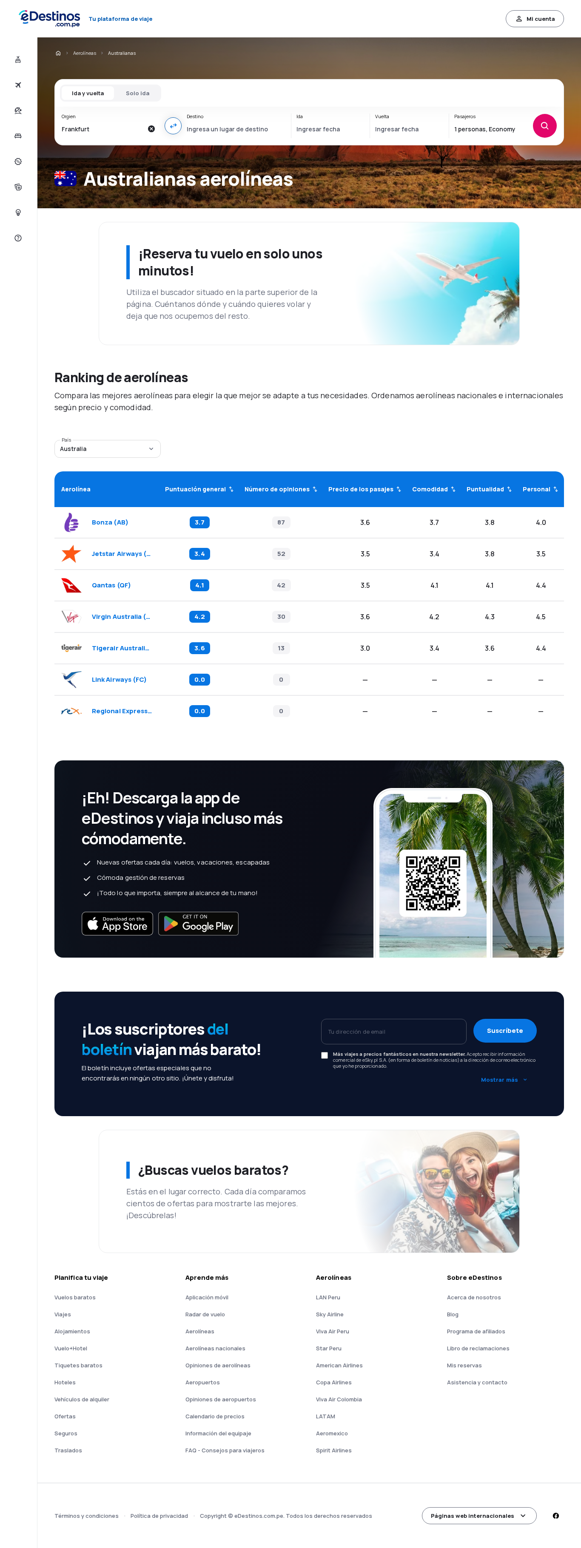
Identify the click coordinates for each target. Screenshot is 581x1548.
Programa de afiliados (476, 1331)
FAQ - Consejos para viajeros (225, 1450)
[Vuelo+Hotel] (17, 59)
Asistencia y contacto (477, 1382)
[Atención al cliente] (17, 238)
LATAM (325, 1416)
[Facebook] (555, 1515)
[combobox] (102, 128)
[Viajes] (17, 110)
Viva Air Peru (332, 1331)
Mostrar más (499, 1079)
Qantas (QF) (111, 585)
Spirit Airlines (334, 1450)
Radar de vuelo (205, 1314)
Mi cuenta (541, 19)
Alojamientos (72, 1331)
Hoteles (65, 1382)
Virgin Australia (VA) (122, 616)
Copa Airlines (334, 1382)
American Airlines (339, 1365)
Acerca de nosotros (474, 1297)
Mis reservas (464, 1365)
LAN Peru (328, 1297)
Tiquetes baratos (78, 1365)
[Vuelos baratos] (17, 85)
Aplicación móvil (206, 1297)
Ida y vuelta (88, 93)
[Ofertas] (17, 161)
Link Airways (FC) (119, 679)
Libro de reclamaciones (478, 1348)
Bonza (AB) (110, 522)
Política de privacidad (159, 1516)
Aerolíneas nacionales (215, 1348)
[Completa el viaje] (17, 187)
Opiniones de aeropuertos (220, 1399)
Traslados (68, 1450)
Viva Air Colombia (339, 1399)
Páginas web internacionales (472, 1516)
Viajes (62, 1314)
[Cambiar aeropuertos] (173, 125)
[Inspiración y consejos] (17, 212)
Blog (453, 1314)
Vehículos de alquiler (81, 1399)
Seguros (65, 1433)
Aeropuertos (202, 1382)
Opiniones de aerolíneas (218, 1365)
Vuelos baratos (75, 1297)
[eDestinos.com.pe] (57, 53)
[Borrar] (150, 128)
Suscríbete (505, 1030)
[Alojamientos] (17, 136)
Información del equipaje (218, 1433)
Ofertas (65, 1416)
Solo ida (137, 93)
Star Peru (329, 1348)
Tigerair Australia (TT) (122, 648)
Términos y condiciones (86, 1516)
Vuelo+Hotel (70, 1348)
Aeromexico (332, 1433)
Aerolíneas (84, 53)
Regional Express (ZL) (122, 711)
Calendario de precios (215, 1416)
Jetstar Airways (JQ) (122, 554)
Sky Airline (330, 1314)
